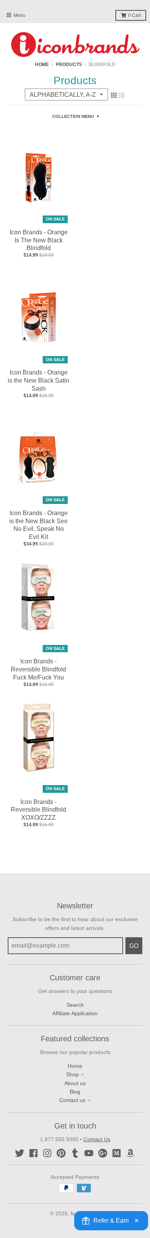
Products (69, 64)
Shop (72, 1074)
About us (75, 1083)
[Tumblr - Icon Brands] (75, 1153)
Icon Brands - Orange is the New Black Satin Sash (38, 380)
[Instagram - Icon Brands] (47, 1153)
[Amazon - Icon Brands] (130, 1153)
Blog (75, 1092)
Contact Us (96, 1139)
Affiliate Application (75, 1013)
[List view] (121, 95)
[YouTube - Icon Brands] (88, 1153)
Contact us (72, 1100)
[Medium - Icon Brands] (116, 1153)
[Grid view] (114, 95)
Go (133, 946)
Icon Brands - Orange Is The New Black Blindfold (39, 240)
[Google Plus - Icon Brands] (102, 1153)
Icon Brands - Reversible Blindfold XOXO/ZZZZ (38, 810)
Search (75, 1005)
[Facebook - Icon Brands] (33, 1153)
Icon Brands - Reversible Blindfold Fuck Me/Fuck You (38, 669)
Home (42, 64)
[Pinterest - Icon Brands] (61, 1153)
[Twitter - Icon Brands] (19, 1153)
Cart (134, 15)
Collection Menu (73, 116)
